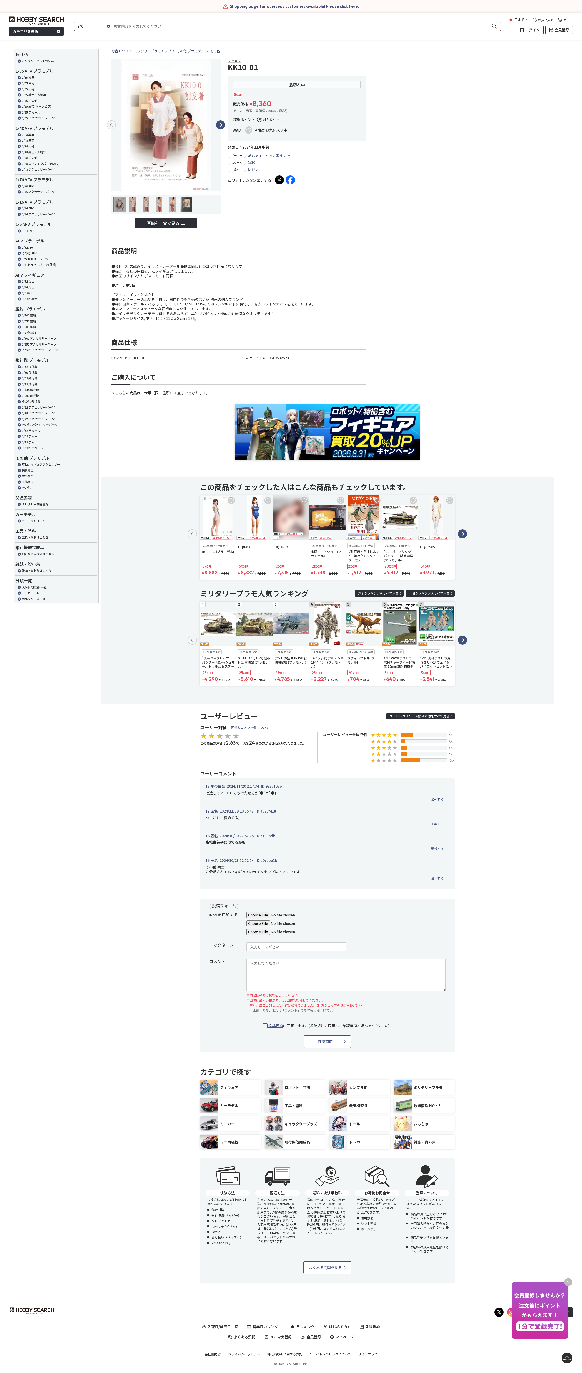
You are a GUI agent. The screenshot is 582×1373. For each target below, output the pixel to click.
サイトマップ (367, 1354)
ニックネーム (221, 945)
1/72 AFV (28, 247)
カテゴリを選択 (25, 31)
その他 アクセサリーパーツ (40, 350)
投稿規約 (275, 1025)
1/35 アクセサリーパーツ (38, 118)
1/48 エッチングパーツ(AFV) (41, 164)
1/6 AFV (27, 231)
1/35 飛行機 (29, 372)
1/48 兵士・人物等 (34, 152)
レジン (253, 169)
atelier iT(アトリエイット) (270, 155)
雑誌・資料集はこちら (36, 570)
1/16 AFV (28, 208)
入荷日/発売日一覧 (34, 587)
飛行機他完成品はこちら (38, 554)
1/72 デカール (31, 442)
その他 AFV (29, 253)
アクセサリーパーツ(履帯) (39, 264)
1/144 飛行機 (30, 390)
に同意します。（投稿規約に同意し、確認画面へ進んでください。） (329, 1025)
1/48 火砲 (28, 146)
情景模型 (28, 470)
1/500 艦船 (29, 327)
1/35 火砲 (28, 89)
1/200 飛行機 (30, 396)
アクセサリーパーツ (35, 259)
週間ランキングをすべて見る (378, 593)
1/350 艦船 (29, 321)
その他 (26, 487)
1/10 (251, 162)
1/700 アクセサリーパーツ (39, 338)
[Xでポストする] (279, 179)
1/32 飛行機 (29, 366)
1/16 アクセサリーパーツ (38, 214)
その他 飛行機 (31, 401)
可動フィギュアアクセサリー (41, 464)
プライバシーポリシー (244, 1354)
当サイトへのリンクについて (330, 1354)
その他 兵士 (29, 299)
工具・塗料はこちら (35, 537)
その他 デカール (32, 448)
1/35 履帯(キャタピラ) (36, 106)
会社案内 (211, 1354)
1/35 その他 (29, 100)
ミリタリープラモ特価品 (38, 61)
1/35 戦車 (28, 77)
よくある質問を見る (325, 1267)
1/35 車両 (28, 83)
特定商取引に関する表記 (284, 1354)
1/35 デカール (31, 112)
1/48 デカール (31, 436)
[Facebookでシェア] (290, 179)
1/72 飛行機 (29, 384)
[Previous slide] (111, 124)
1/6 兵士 (27, 293)
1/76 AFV (28, 186)
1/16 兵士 (28, 287)
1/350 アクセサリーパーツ (39, 344)
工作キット (29, 482)
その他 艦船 (29, 333)
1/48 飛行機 (29, 378)
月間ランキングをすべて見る (429, 593)
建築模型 (28, 476)
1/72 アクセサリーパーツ (38, 419)
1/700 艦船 (29, 315)
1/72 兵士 (28, 281)
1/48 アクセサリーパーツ (38, 169)
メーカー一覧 (31, 593)
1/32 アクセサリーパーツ (38, 407)
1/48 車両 (28, 140)
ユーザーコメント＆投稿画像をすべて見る (419, 716)
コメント (217, 961)
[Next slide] (220, 124)
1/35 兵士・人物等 (34, 95)
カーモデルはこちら (35, 521)
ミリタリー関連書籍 (35, 504)
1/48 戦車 (28, 134)
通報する (437, 799)
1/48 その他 (29, 158)
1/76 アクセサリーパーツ (38, 191)
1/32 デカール (31, 430)
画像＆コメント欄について (250, 727)
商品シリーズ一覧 (33, 599)
